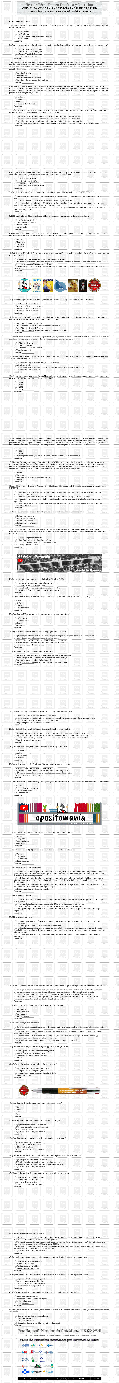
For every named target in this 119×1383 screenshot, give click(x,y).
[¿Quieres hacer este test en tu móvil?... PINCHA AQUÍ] (59, 1332)
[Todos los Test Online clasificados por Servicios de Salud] (59, 1342)
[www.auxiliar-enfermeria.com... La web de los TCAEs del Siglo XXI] (48, 291)
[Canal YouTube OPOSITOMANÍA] (24, 292)
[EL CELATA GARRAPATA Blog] (83, 291)
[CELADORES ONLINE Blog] (61, 292)
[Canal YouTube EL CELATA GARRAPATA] (94, 292)
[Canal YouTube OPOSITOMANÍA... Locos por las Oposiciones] (59, 825)
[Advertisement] (59, 149)
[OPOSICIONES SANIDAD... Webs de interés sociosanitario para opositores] (37, 292)
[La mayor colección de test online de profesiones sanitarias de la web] (73, 291)
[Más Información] (81, 1379)
